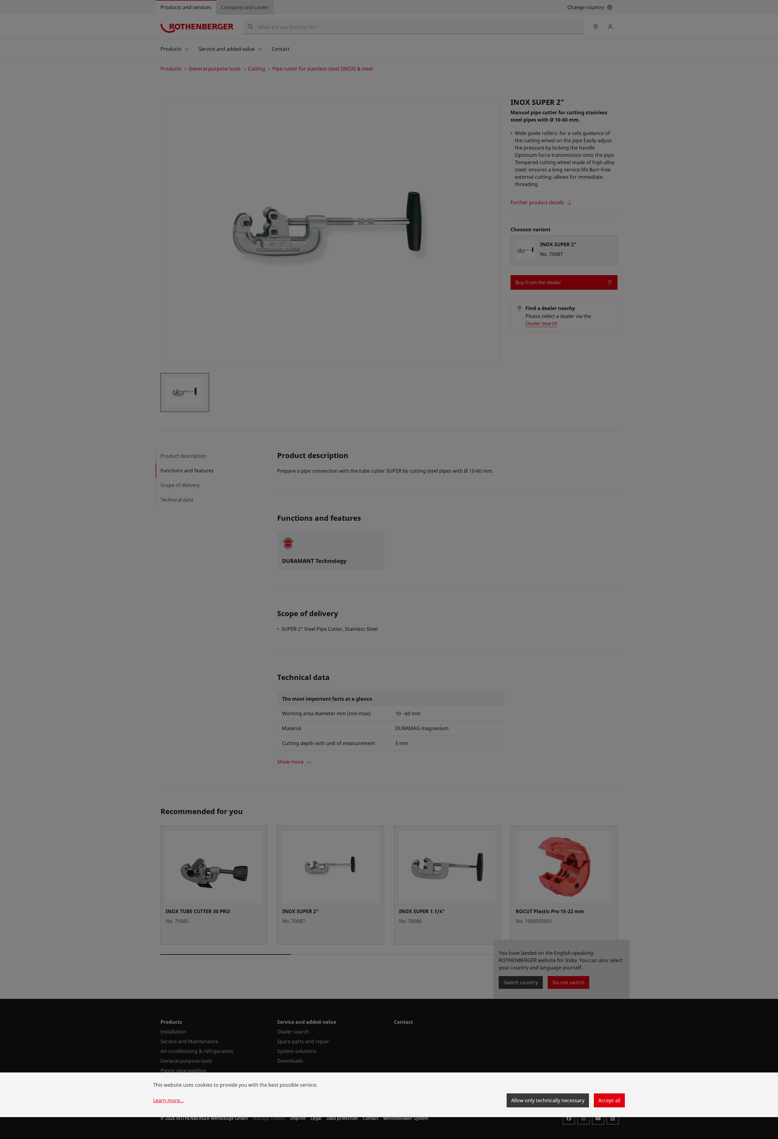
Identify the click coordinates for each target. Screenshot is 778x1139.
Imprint (298, 1118)
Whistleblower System (405, 1118)
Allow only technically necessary (547, 1100)
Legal (316, 1118)
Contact (370, 1118)
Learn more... (168, 1100)
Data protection (342, 1118)
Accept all (609, 1100)
